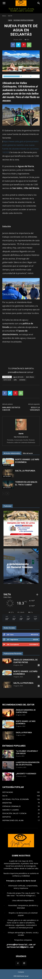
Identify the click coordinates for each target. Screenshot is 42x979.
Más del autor (28, 453)
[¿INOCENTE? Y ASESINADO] (8, 776)
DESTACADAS (7, 476)
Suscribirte (33, 644)
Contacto (21, 972)
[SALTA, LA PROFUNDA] (8, 473)
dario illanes (30, 377)
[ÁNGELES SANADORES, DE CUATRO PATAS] (7, 661)
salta (15, 380)
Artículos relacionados (12, 453)
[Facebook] (18, 963)
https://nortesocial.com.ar (21, 437)
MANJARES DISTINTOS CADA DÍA (11, 408)
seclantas (22, 380)
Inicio (4, 16)
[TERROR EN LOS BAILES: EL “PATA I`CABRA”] (8, 485)
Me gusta (34, 634)
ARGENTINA (6, 465)
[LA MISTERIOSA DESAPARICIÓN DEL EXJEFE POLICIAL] (8, 765)
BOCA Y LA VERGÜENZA (35, 408)
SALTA (10, 16)
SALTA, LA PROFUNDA (25, 471)
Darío (21, 433)
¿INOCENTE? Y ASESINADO (26, 774)
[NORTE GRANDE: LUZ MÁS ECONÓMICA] (8, 462)
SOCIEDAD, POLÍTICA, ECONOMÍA (23, 20)
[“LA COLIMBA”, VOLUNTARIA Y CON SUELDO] (8, 754)
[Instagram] (24, 963)
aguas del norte (18, 377)
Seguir (35, 639)
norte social (7, 380)
